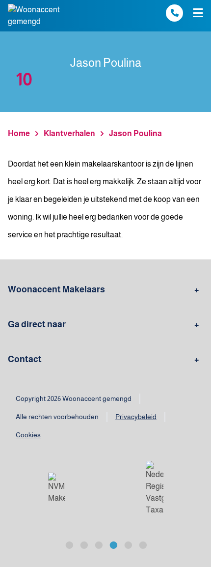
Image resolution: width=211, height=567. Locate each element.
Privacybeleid (136, 417)
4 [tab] (113, 544)
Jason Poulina (135, 133)
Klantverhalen (69, 133)
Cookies (28, 435)
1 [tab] (69, 544)
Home (19, 133)
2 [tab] (83, 544)
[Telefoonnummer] (174, 13)
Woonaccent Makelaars (56, 289)
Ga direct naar (37, 324)
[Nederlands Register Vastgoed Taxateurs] (154, 488)
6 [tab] (142, 544)
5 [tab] (127, 544)
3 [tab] (98, 544)
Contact (25, 359)
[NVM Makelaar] (56, 488)
